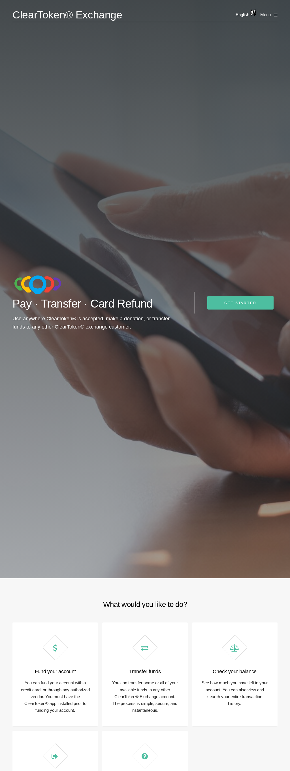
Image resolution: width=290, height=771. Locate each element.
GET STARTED (240, 303)
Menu (265, 14)
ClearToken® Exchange (67, 15)
